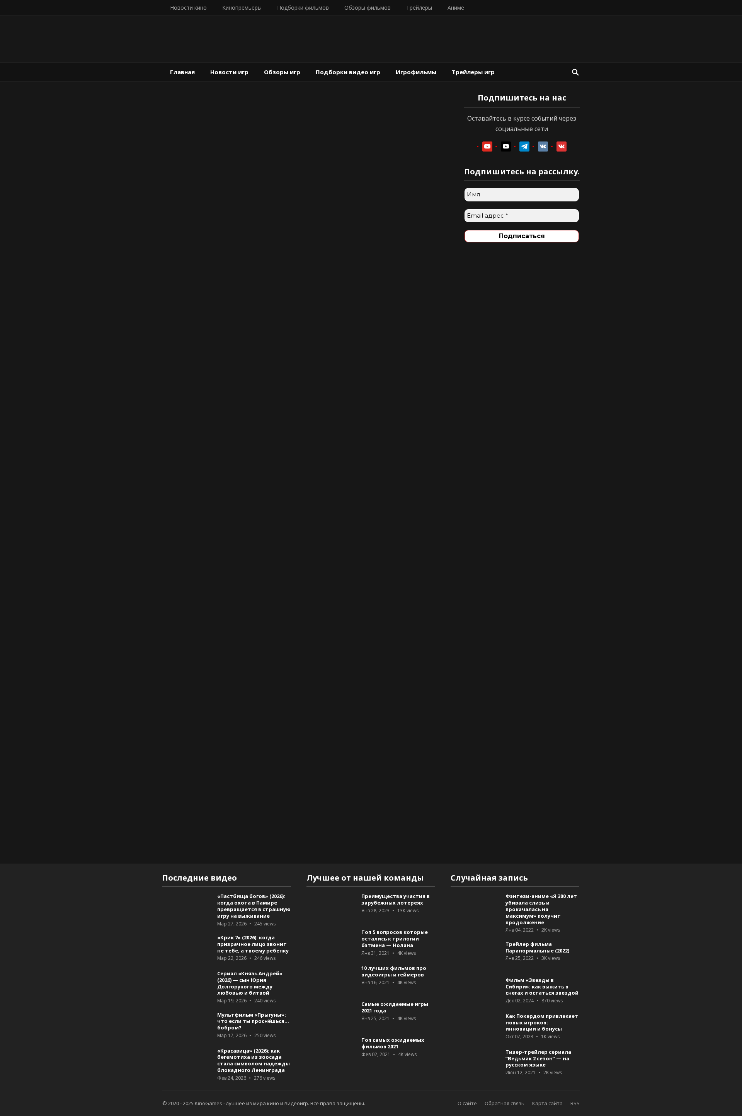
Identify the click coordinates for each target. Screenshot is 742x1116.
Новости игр (229, 72)
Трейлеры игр (473, 72)
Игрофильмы (416, 72)
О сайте (467, 1103)
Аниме (456, 7)
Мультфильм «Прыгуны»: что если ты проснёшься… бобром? (253, 1021)
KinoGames (208, 1103)
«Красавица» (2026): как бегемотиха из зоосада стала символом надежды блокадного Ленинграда (253, 1060)
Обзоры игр (282, 72)
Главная (182, 72)
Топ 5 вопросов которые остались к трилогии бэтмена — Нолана (394, 939)
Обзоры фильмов (367, 7)
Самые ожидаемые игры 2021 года (394, 1007)
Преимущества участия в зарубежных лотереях (395, 899)
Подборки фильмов (303, 7)
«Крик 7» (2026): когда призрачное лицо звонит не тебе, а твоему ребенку (253, 944)
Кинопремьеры (242, 7)
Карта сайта (547, 1103)
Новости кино (188, 7)
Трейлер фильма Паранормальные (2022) (537, 947)
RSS (575, 1103)
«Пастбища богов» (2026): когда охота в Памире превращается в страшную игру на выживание (254, 906)
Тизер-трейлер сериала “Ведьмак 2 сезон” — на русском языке (538, 1058)
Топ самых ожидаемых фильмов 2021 (392, 1043)
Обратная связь (504, 1103)
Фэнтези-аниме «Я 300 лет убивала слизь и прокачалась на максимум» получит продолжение (541, 909)
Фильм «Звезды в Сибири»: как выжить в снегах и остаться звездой (542, 986)
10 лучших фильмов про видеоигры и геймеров (393, 971)
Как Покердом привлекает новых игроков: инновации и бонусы (541, 1022)
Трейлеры (419, 7)
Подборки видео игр (348, 72)
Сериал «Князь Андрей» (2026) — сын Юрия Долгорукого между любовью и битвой (250, 983)
